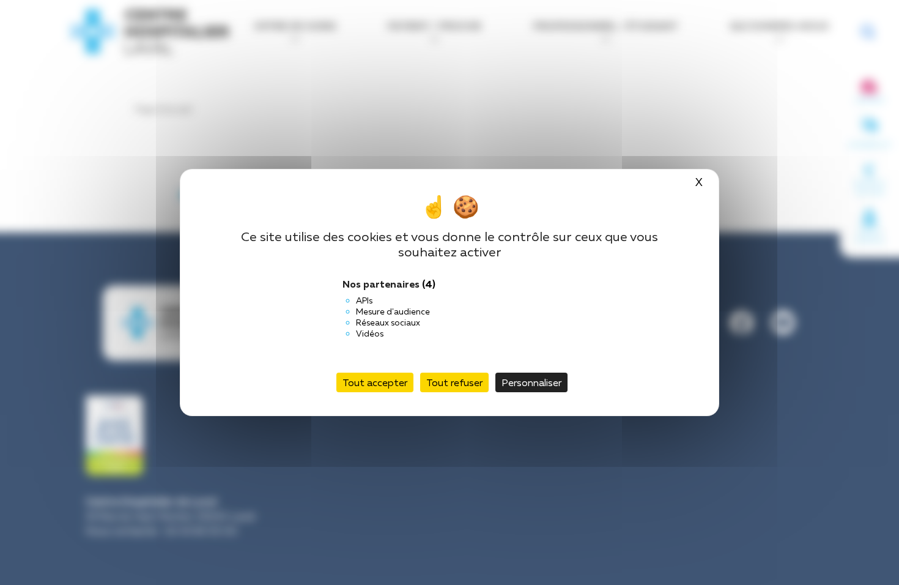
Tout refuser (454, 382)
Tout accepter (374, 382)
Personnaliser (531, 382)
